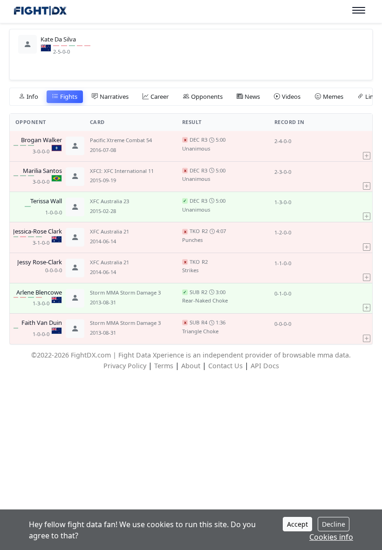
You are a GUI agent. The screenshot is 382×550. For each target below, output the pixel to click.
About (190, 365)
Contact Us (225, 365)
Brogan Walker (41, 140)
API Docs (265, 365)
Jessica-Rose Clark (37, 231)
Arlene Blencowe (39, 292)
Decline (333, 524)
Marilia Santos (42, 171)
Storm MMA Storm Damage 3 (125, 292)
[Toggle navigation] (359, 10)
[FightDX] (39, 12)
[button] (366, 146)
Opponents (207, 96)
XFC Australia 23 (109, 201)
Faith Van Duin (41, 323)
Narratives (114, 96)
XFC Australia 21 (109, 231)
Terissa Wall (46, 201)
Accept (297, 524)
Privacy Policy (124, 365)
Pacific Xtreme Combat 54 (121, 140)
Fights (68, 96)
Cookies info (331, 537)
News (252, 96)
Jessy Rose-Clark (39, 262)
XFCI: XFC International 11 (122, 170)
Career (159, 96)
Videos (291, 96)
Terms (163, 365)
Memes (333, 96)
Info (32, 96)
